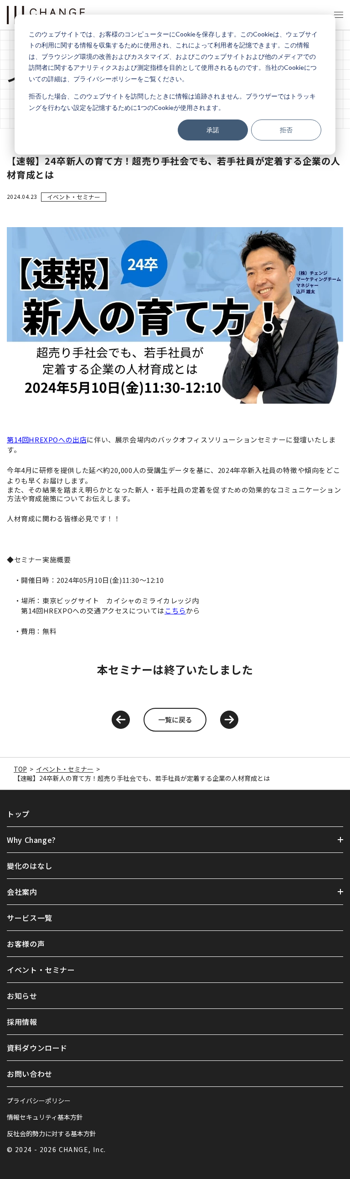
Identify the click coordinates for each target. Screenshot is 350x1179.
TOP (20, 769)
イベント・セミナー (73, 196)
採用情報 (22, 1021)
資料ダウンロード (37, 1047)
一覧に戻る (175, 719)
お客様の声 (26, 943)
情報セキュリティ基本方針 (45, 1117)
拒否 (286, 130)
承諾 (212, 130)
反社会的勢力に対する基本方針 (51, 1133)
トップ (18, 813)
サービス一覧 (29, 917)
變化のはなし (29, 865)
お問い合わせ (29, 1073)
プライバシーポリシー (39, 1100)
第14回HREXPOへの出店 (47, 439)
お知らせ (22, 995)
